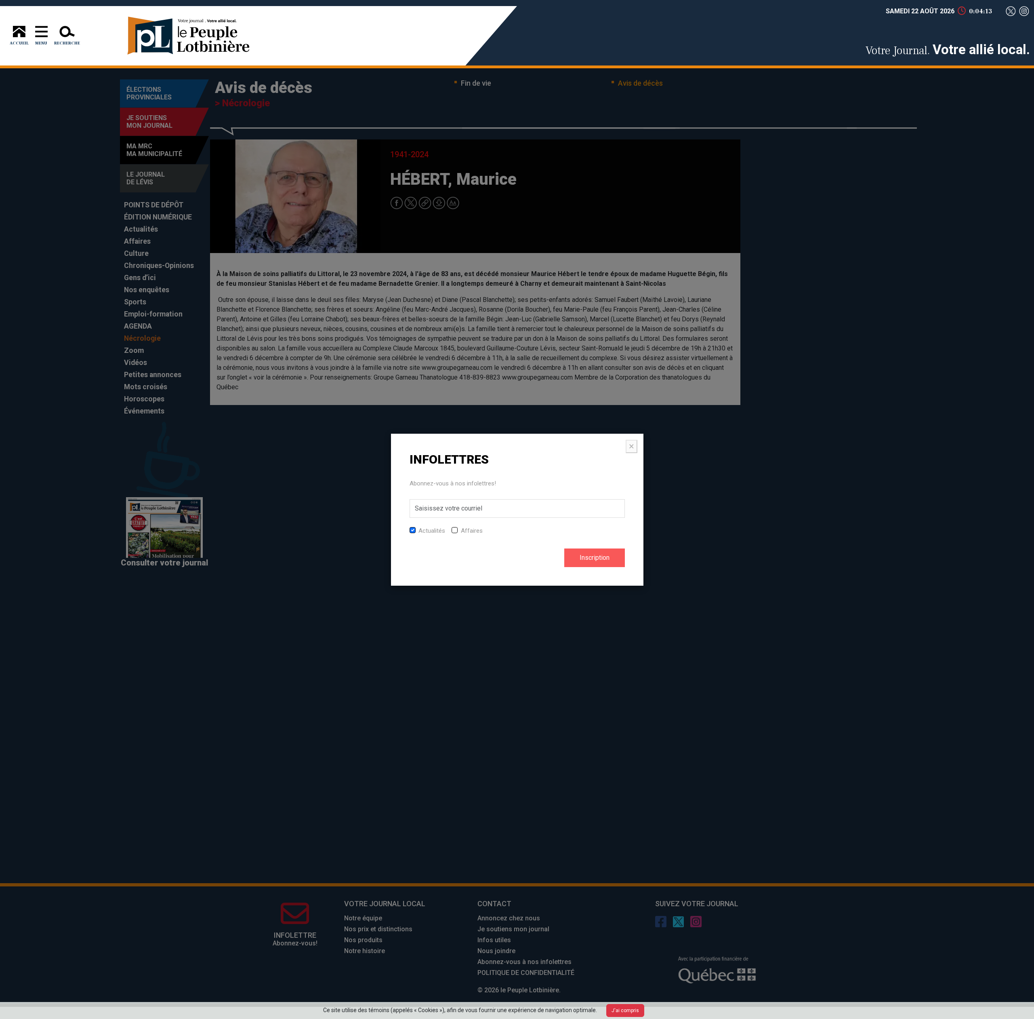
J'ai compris (625, 1010)
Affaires (472, 530)
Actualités (431, 530)
